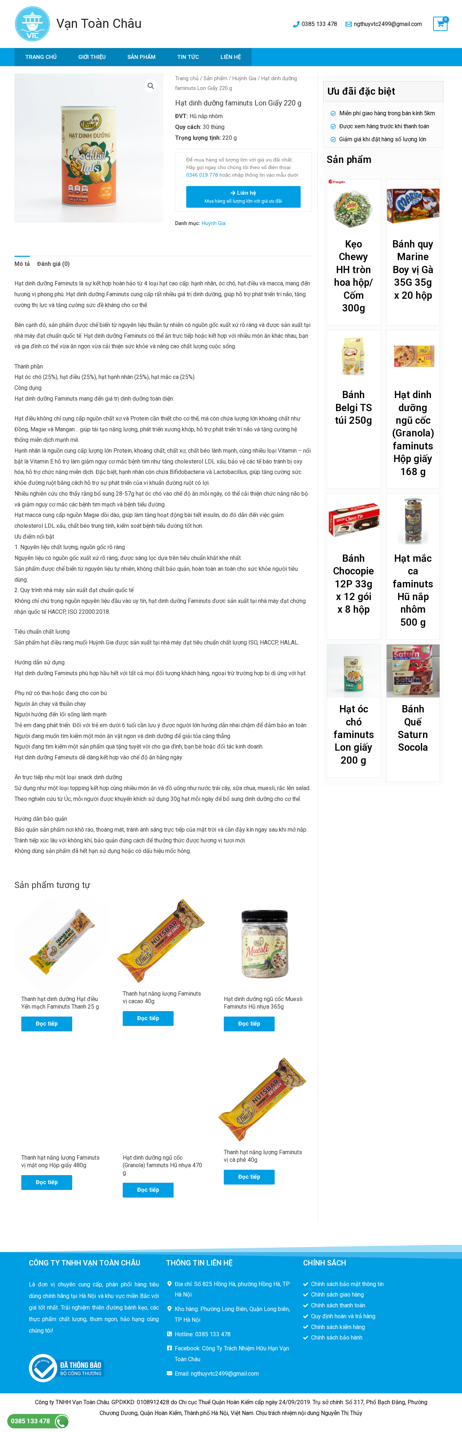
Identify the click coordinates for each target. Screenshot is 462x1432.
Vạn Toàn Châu (98, 23)
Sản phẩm (141, 57)
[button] (150, 85)
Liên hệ (231, 57)
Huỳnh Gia (244, 78)
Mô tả (22, 263)
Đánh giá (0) (53, 263)
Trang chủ (41, 57)
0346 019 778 (202, 175)
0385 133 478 (30, 1421)
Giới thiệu (92, 57)
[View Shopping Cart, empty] (440, 24)
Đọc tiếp (47, 1023)
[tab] (22, 264)
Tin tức (188, 57)
